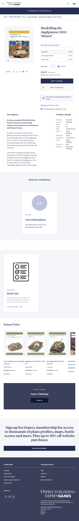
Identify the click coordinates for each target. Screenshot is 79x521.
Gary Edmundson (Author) (50, 45)
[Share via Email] (23, 71)
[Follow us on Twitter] (13, 497)
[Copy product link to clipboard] (26, 71)
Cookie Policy (8, 483)
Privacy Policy (8, 473)
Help (42, 470)
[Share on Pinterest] (20, 71)
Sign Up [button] (39, 400)
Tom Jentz (50, 367)
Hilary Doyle (28, 367)
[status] (53, 66)
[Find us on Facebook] (6, 497)
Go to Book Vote (12, 307)
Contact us (44, 473)
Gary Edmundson (35, 219)
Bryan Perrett (8, 367)
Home (5, 17)
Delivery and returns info (50, 105)
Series (24, 17)
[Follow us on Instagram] (9, 497)
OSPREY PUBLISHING (14, 17)
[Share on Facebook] (13, 71)
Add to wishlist (57, 87)
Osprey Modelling (32, 17)
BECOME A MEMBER (39, 448)
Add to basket (57, 81)
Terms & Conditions (9, 477)
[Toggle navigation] (3, 4)
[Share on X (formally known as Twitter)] (17, 71)
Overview (6, 470)
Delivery (43, 477)
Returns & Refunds (46, 480)
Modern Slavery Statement (11, 480)
